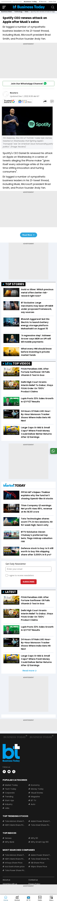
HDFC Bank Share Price (15, 825)
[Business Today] (29, 7)
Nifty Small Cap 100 (40, 842)
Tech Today (10, 789)
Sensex (8, 838)
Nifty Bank (9, 842)
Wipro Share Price (39, 866)
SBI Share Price (37, 862)
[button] (51, 898)
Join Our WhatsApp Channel (27, 83)
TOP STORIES (14, 284)
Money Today (37, 789)
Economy (35, 785)
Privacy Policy (34, 884)
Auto (33, 804)
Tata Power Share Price (15, 870)
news (26, 12)
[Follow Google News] (24, 101)
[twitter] (13, 771)
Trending (9, 796)
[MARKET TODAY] (14, 485)
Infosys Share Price (13, 862)
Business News (6, 12)
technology (18, 12)
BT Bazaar (42, 2)
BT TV (33, 800)
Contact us (33, 880)
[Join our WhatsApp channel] (53, 453)
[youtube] (9, 771)
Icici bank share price (15, 866)
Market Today (11, 785)
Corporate (10, 792)
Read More (27, 235)
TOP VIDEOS (21, 363)
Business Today (30, 2)
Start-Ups (9, 800)
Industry (8, 804)
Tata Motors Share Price (15, 821)
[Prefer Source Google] (9, 101)
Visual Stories (37, 792)
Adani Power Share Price (41, 821)
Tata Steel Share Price (41, 825)
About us (6, 880)
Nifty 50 (34, 838)
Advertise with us (10, 884)
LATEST (10, 592)
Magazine (35, 796)
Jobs (7, 808)
